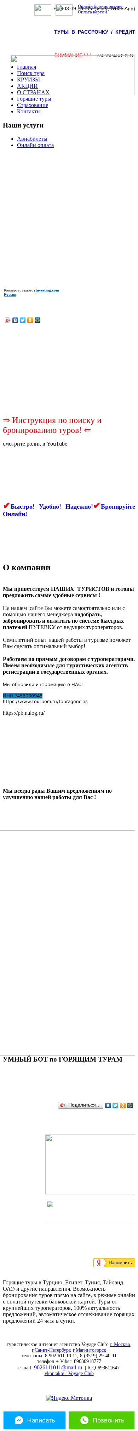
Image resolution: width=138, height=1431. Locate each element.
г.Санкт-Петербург (51, 1350)
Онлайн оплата (35, 145)
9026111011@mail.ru (58, 1367)
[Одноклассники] (30, 320)
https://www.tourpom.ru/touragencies (45, 701)
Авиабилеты (32, 139)
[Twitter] (23, 320)
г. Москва (120, 1344)
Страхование (32, 105)
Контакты (29, 111)
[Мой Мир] (37, 320)
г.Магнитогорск (89, 1350)
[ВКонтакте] (15, 320)
